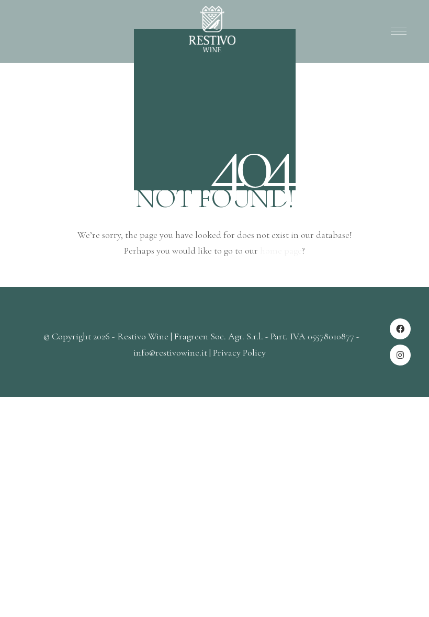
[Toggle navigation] (397, 31)
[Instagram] (400, 355)
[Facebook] (400, 328)
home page (281, 250)
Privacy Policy (239, 352)
